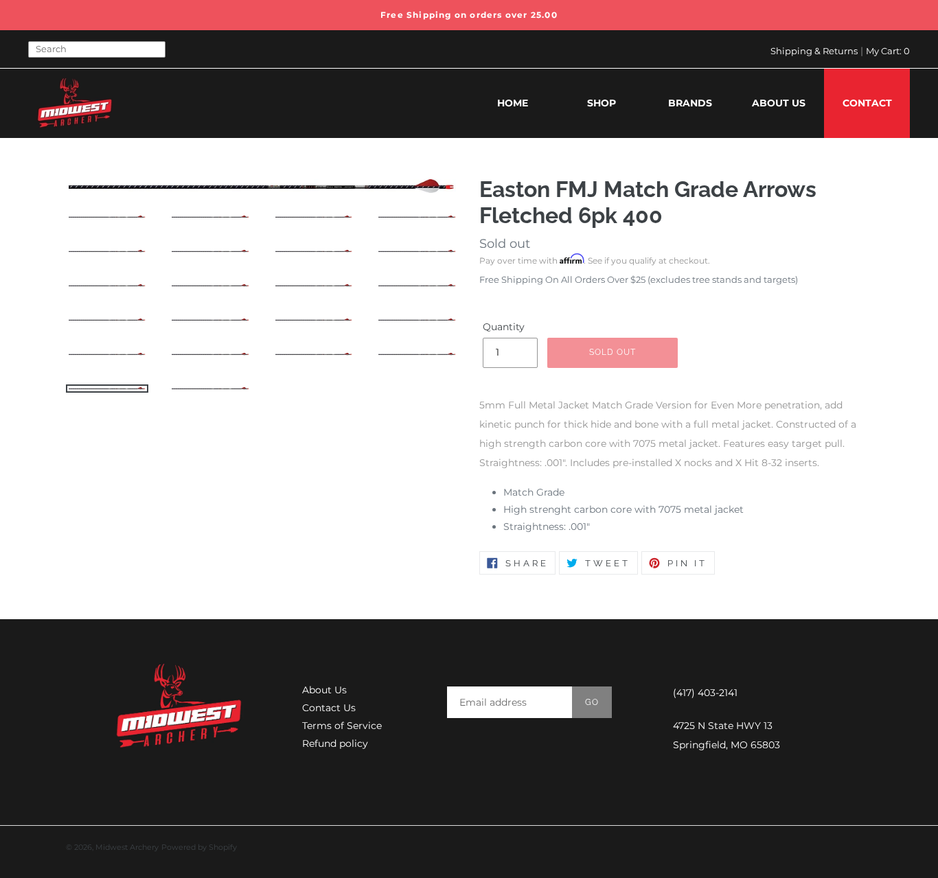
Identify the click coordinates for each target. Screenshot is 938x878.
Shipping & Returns (814, 50)
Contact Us (329, 708)
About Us (324, 690)
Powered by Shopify (199, 847)
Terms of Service (342, 725)
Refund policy (335, 743)
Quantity (504, 327)
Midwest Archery (127, 847)
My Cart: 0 (888, 50)
